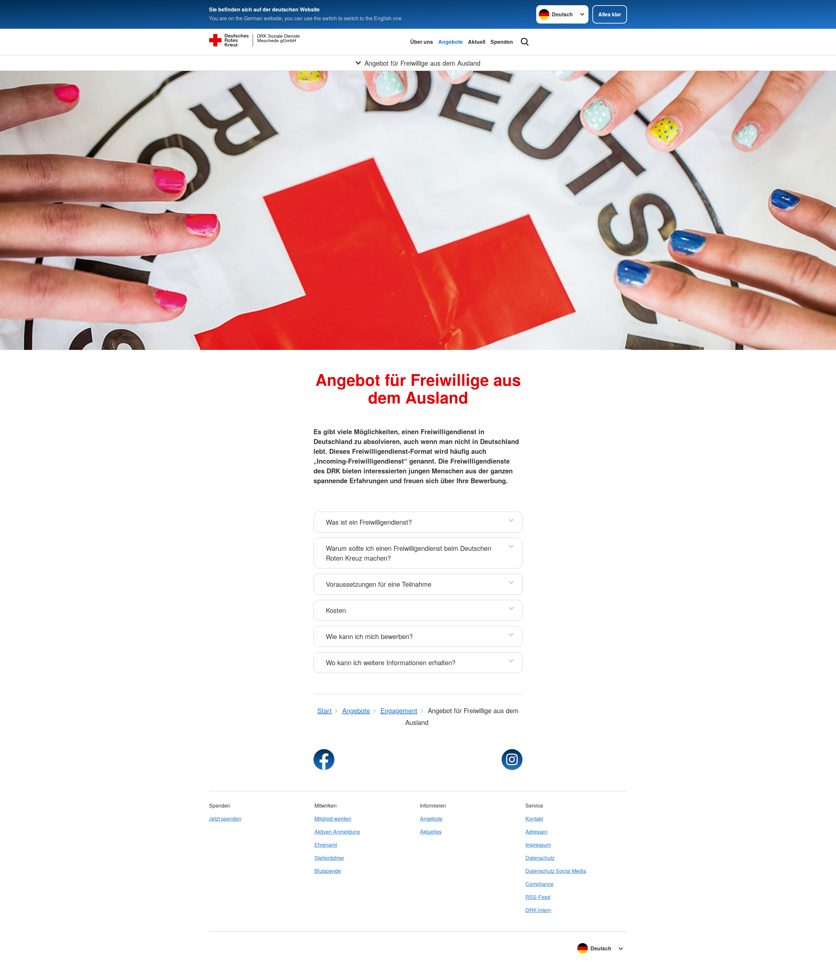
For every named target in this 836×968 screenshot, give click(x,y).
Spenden (501, 41)
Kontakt (534, 818)
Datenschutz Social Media (555, 871)
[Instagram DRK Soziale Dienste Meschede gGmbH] (512, 759)
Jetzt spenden (225, 818)
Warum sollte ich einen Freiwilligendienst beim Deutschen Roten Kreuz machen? (408, 553)
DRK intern (538, 910)
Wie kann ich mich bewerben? (369, 636)
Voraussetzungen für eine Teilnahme (378, 584)
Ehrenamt (325, 844)
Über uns (421, 41)
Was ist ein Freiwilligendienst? (369, 522)
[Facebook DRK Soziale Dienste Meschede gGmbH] (324, 759)
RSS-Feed (537, 897)
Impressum (538, 844)
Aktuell (476, 41)
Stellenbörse (329, 857)
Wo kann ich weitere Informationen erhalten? (391, 662)
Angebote (450, 41)
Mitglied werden (332, 818)
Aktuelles (431, 831)
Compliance (539, 884)
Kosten (336, 610)
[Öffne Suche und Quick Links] (525, 42)
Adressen (536, 831)
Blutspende (327, 871)
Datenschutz (540, 857)
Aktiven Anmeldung (337, 831)
